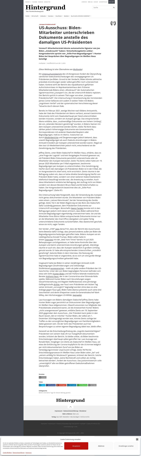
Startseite (84, 2)
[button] (137, 439)
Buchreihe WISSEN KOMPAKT (80, 16)
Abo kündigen (74, 417)
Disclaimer (82, 411)
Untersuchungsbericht (52, 74)
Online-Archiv (85, 417)
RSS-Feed (27, 2)
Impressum (29, 452)
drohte (56, 284)
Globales (43, 16)
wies (57, 229)
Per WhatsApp (83, 385)
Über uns (90, 2)
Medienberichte (51, 137)
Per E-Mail (93, 385)
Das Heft (111, 2)
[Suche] (114, 7)
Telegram (34, 2)
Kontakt (96, 2)
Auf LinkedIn (72, 385)
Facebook (40, 2)
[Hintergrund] (45, 7)
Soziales (50, 16)
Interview (49, 239)
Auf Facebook (51, 385)
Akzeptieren (76, 446)
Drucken (43, 377)
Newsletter (47, 2)
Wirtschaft (34, 16)
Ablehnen (101, 446)
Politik (27, 16)
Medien (66, 16)
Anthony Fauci (52, 276)
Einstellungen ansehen (126, 446)
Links (75, 426)
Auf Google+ (62, 385)
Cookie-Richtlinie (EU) (93, 424)
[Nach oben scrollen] (70, 407)
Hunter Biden (59, 273)
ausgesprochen (57, 268)
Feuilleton (58, 16)
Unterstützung (103, 2)
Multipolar (77, 69)
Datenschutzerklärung (19, 452)
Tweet (43, 385)
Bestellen (66, 417)
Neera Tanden (77, 208)
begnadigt (77, 295)
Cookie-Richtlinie (7, 452)
